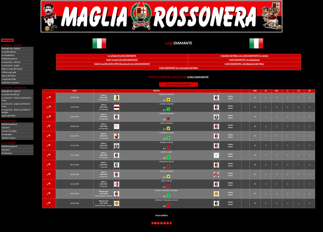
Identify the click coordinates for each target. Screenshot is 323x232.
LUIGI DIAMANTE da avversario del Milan (178, 68)
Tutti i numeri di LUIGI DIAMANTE (122, 60)
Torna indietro (161, 215)
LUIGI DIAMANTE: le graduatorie (244, 60)
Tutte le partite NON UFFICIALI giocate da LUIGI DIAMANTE (122, 64)
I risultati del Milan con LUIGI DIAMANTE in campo (244, 56)
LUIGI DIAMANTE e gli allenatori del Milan (244, 64)
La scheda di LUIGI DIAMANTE (122, 56)
